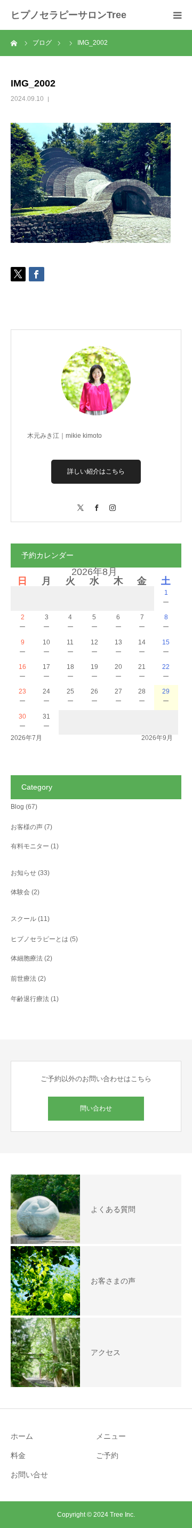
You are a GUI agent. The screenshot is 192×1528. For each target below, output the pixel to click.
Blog (17, 806)
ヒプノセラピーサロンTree (68, 15)
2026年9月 (157, 738)
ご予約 (107, 1455)
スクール (23, 919)
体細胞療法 (27, 958)
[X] (80, 503)
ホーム (22, 1436)
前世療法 (23, 978)
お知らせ (23, 873)
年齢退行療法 (30, 999)
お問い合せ (29, 1474)
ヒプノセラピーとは (39, 939)
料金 (18, 1455)
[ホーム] (14, 43)
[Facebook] (96, 503)
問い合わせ (96, 1108)
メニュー (111, 1436)
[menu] (177, 15)
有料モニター (30, 846)
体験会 (20, 892)
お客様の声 (27, 827)
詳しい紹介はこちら (96, 471)
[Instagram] (112, 503)
